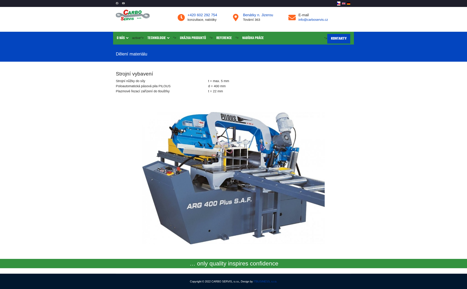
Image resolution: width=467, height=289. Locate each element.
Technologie (156, 38)
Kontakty (339, 38)
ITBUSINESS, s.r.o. (265, 281)
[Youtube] (123, 3)
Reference (224, 38)
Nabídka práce (253, 38)
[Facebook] (117, 3)
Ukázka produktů (193, 38)
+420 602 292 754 (202, 15)
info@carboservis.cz (313, 20)
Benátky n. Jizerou (258, 15)
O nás (121, 38)
